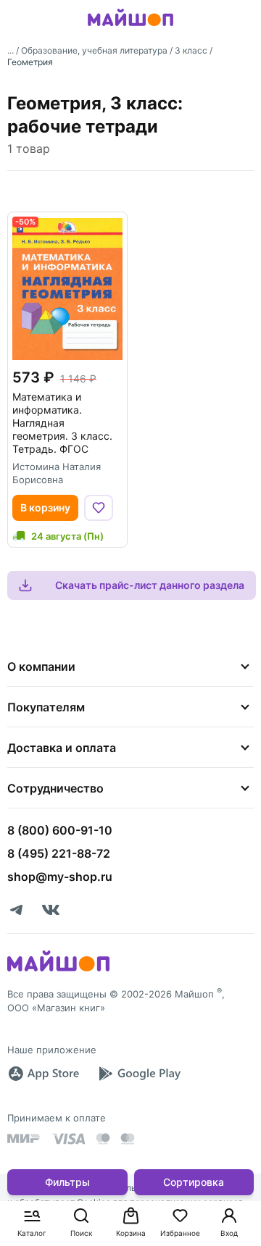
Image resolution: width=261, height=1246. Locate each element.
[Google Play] (139, 1073)
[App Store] (43, 1073)
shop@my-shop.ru (59, 876)
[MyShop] (58, 970)
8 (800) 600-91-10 (59, 830)
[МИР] (24, 1138)
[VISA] (68, 1139)
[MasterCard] (103, 1139)
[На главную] (130, 28)
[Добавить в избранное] (98, 508)
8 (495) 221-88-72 (58, 853)
